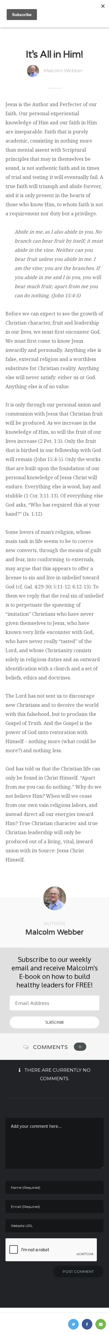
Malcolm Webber (63, 70)
